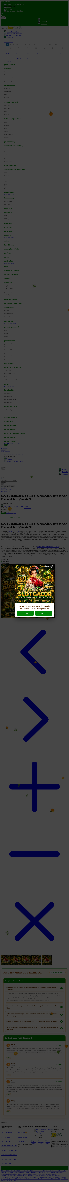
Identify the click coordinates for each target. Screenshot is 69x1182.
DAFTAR (43, 613)
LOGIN (25, 613)
